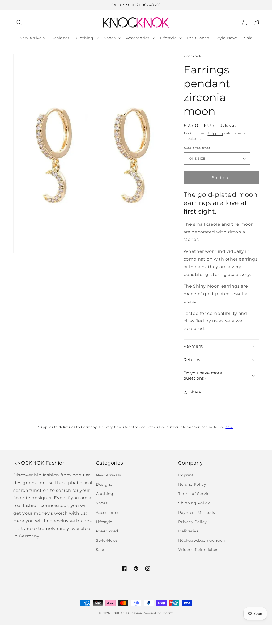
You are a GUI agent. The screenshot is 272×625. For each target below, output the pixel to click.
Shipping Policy (194, 503)
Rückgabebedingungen (201, 540)
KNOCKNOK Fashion (127, 613)
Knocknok (193, 56)
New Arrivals (108, 475)
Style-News (107, 540)
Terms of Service (195, 493)
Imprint (185, 475)
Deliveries (188, 531)
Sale (100, 549)
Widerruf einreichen (198, 549)
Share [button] (195, 392)
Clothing (104, 493)
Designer (105, 484)
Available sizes (197, 148)
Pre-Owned (107, 531)
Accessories (108, 512)
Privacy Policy (192, 521)
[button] (19, 22)
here (229, 427)
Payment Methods (196, 512)
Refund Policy (192, 484)
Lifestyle (104, 521)
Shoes (102, 503)
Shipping (215, 133)
